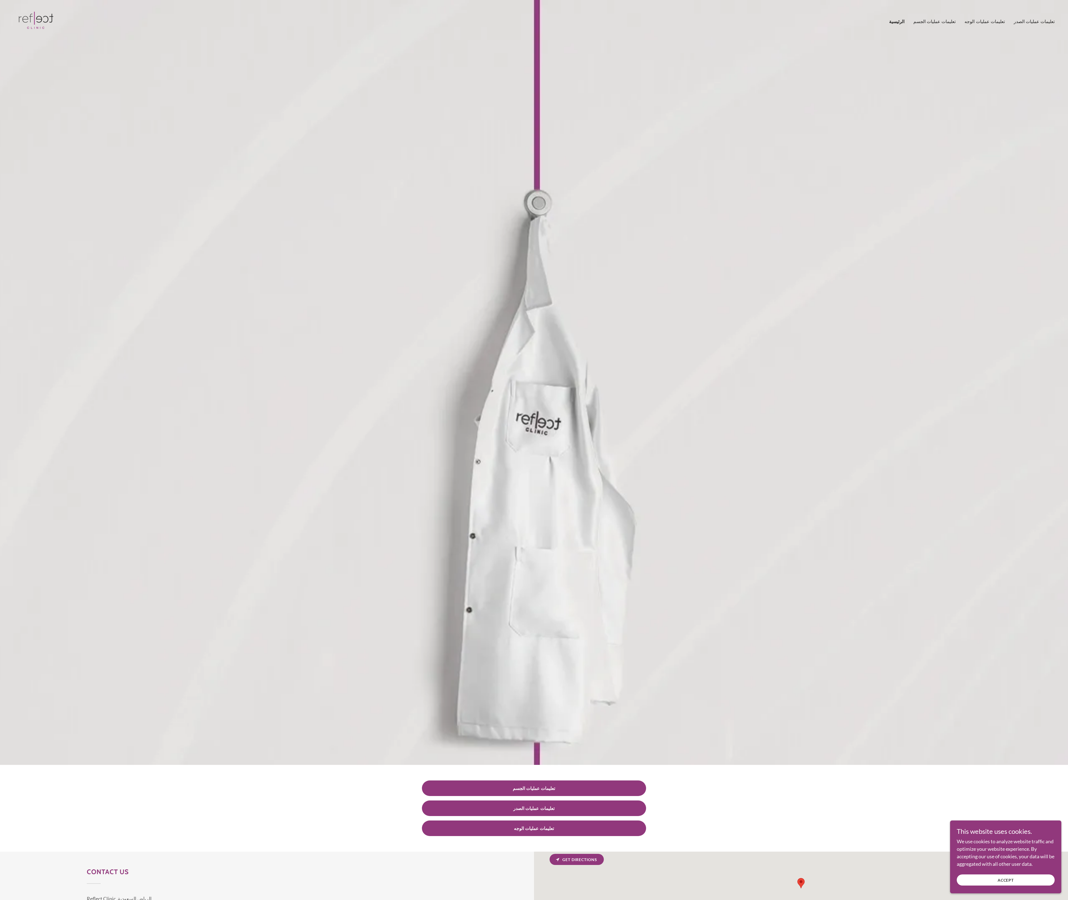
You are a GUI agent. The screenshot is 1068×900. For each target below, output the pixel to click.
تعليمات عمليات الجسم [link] (934, 21)
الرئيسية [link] (896, 21)
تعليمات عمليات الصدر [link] (1034, 21)
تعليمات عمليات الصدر (533, 808)
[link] (34, 20)
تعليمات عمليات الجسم (534, 788)
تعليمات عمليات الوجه (534, 828)
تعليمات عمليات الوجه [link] (985, 21)
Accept (1006, 880)
